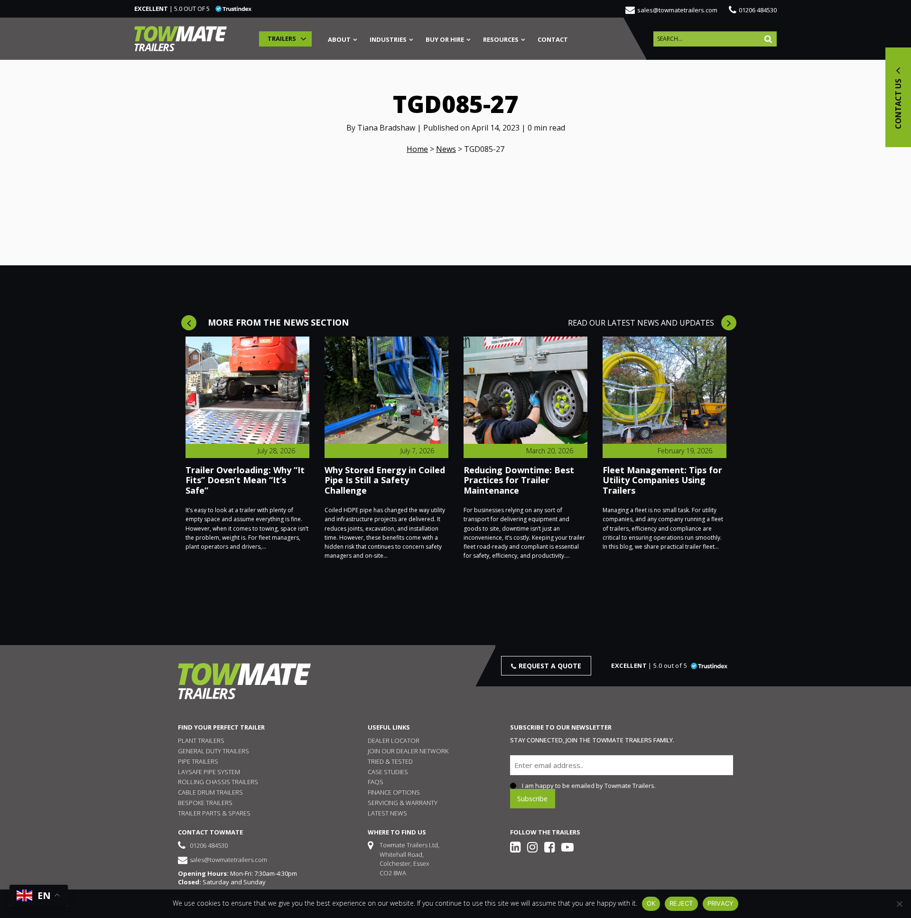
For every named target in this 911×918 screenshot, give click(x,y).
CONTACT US (898, 103)
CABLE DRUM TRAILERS (210, 792)
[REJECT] (899, 904)
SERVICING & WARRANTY (402, 802)
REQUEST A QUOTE (550, 665)
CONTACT (553, 40)
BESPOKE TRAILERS (205, 802)
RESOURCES (501, 40)
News (446, 149)
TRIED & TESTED (390, 761)
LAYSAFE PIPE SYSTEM (209, 772)
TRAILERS (282, 38)
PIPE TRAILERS (198, 761)
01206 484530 (758, 10)
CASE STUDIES (388, 772)
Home (417, 149)
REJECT (681, 903)
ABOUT (339, 40)
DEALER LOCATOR (393, 740)
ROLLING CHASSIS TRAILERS (218, 781)
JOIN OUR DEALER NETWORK (408, 751)
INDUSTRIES (388, 40)
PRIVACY (720, 903)
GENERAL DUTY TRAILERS (213, 751)
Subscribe (532, 798)
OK (651, 903)
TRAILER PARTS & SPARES (214, 813)
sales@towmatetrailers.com (677, 10)
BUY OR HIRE (445, 40)
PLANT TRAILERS (201, 740)
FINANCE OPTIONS (394, 792)
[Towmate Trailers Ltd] (180, 38)
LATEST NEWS (387, 813)
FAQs (375, 781)
